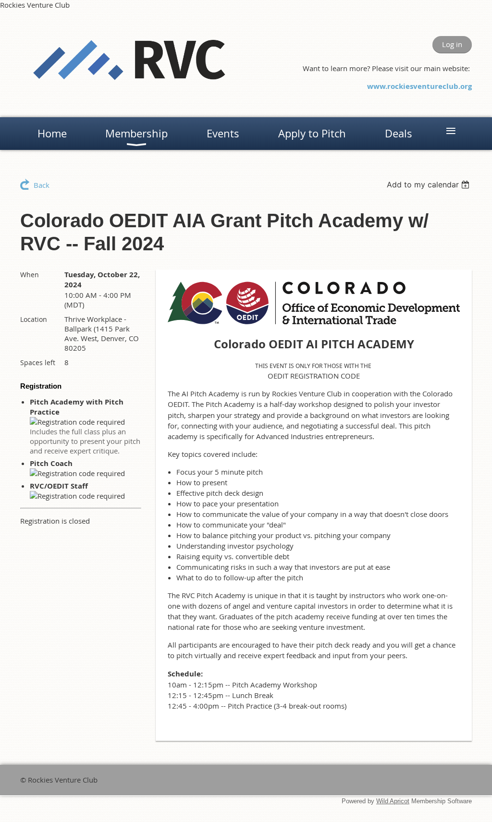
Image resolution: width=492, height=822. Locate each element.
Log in (452, 44)
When (29, 274)
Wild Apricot (392, 801)
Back (41, 185)
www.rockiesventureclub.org (419, 86)
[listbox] (429, 184)
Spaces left (37, 362)
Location (33, 319)
